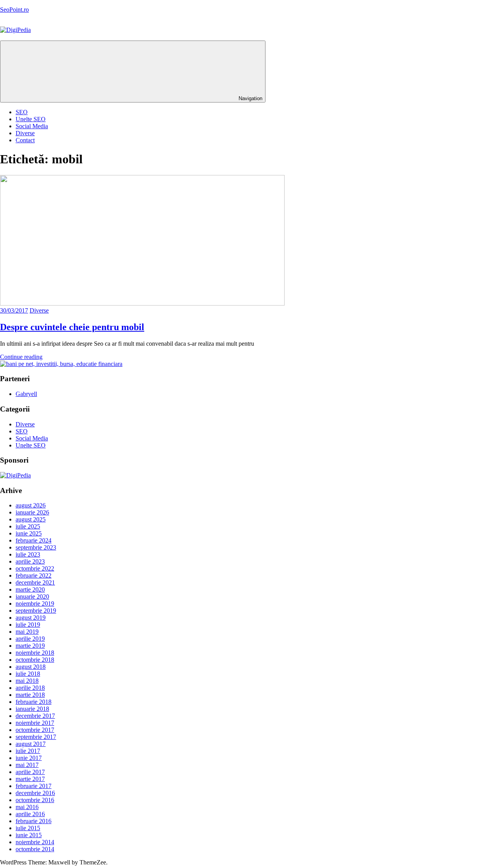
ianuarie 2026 (32, 512)
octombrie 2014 (35, 849)
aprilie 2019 (30, 638)
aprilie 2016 (30, 814)
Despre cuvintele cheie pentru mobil (72, 327)
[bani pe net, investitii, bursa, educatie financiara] (61, 364)
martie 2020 (30, 589)
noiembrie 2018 (35, 652)
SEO (22, 112)
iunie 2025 (29, 533)
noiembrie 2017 (35, 722)
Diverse (25, 133)
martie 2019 (30, 645)
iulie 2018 (28, 673)
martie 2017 (30, 779)
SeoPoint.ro (14, 9)
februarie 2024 (33, 540)
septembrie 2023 (36, 547)
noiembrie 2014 (35, 842)
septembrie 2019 (36, 610)
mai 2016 (27, 807)
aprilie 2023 (30, 561)
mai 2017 (27, 765)
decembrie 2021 (35, 582)
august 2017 (31, 744)
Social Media (32, 126)
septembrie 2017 (36, 736)
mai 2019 (27, 631)
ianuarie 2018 (32, 708)
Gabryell (26, 394)
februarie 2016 (33, 821)
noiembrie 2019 (35, 603)
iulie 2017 (28, 751)
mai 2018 (27, 680)
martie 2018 (30, 694)
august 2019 (31, 617)
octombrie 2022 (35, 568)
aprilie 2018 (30, 687)
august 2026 (31, 505)
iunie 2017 (29, 758)
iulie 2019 (28, 624)
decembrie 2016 (35, 793)
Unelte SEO (31, 119)
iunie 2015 (29, 835)
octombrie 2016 (35, 800)
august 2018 (31, 666)
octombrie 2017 (35, 729)
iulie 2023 (28, 554)
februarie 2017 (33, 786)
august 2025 (31, 519)
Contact (25, 140)
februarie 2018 (33, 701)
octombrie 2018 (35, 659)
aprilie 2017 (30, 772)
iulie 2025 (28, 526)
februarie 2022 (33, 575)
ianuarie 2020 (32, 596)
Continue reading (21, 356)
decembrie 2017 (35, 715)
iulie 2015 (28, 828)
